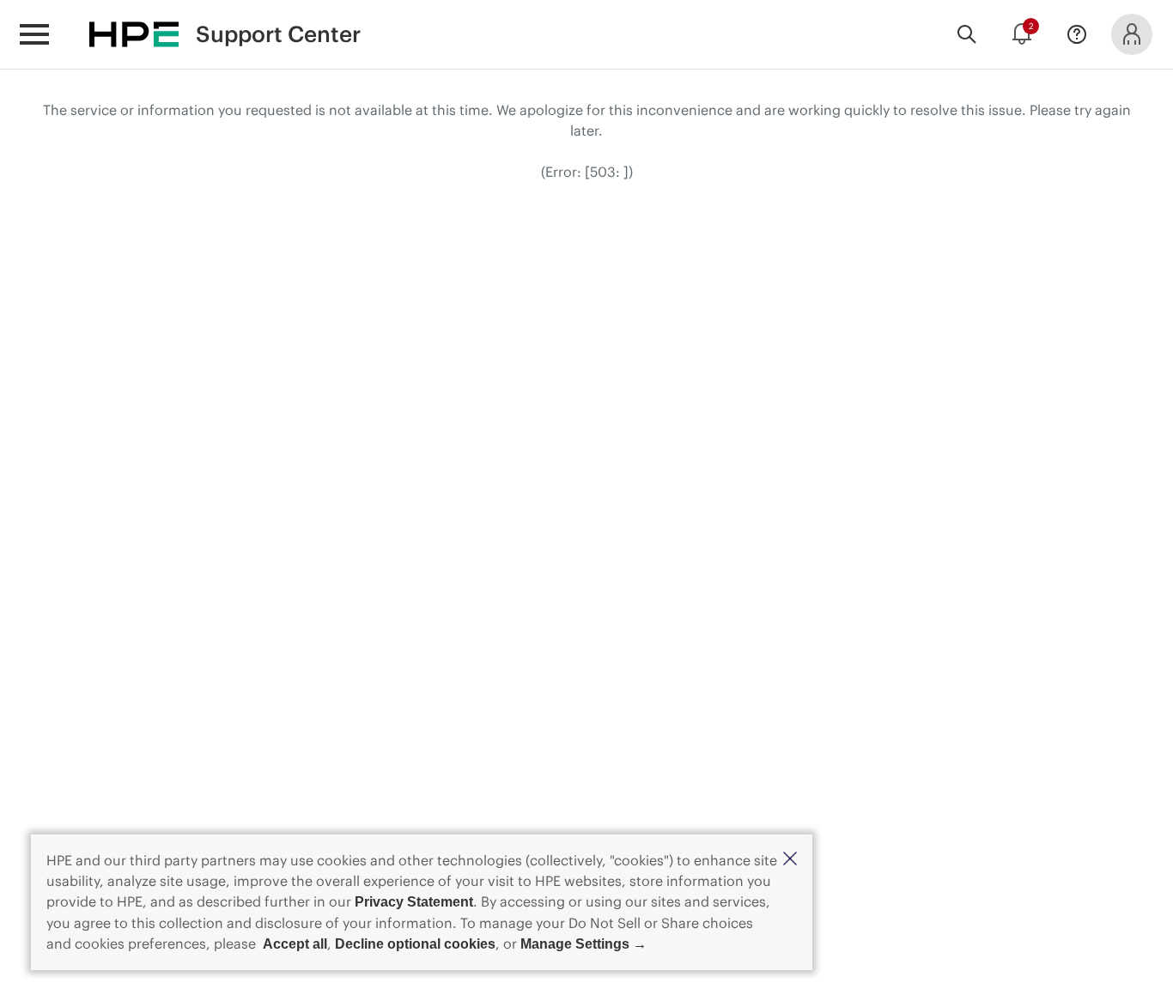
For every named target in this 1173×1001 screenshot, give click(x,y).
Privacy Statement (414, 902)
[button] (790, 860)
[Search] (967, 34)
